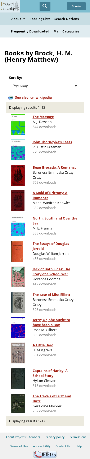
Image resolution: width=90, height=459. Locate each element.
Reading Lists (40, 19)
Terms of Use (19, 446)
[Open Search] (45, 6)
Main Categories (66, 31)
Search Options (66, 19)
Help (79, 446)
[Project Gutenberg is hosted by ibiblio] (45, 456)
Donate (76, 6)
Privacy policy (54, 437)
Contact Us (63, 446)
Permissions (77, 437)
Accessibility (41, 446)
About (18, 19)
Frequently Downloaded (30, 31)
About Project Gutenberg (23, 437)
